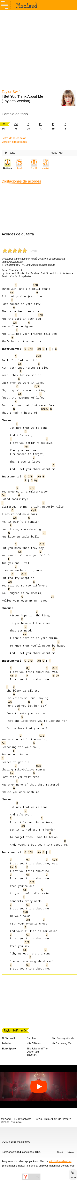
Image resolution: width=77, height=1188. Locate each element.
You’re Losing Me (61, 1043)
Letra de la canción (14, 138)
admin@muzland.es (60, 1161)
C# (16, 124)
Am (11, 292)
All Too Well (8, 1038)
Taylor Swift (11, 92)
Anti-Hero (7, 1043)
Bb (53, 128)
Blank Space (9, 1048)
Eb (40, 124)
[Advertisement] (38, 49)
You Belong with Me (63, 1038)
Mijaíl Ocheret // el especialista (48, 258)
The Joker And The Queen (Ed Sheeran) (37, 1051)
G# (28, 128)
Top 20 (34, 168)
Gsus (44, 409)
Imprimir (46, 168)
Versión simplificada (14, 141)
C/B (35, 285)
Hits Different (34, 1043)
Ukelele (19, 168)
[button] (38, 1086)
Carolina (31, 1038)
